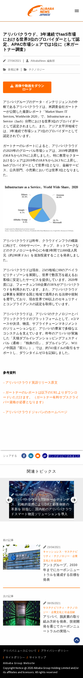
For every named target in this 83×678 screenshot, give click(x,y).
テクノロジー (37, 69)
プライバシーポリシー (55, 651)
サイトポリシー (15, 657)
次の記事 (8, 596)
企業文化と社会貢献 (63, 612)
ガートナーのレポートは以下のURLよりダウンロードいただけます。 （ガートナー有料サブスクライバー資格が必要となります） (41, 397)
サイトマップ (37, 657)
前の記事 (8, 540)
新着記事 (13, 69)
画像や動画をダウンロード (29, 87)
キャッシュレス (52, 551)
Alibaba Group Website (19, 663)
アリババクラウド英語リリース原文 (31, 382)
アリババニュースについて (20, 651)
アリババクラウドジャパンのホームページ (36, 412)
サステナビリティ (53, 607)
